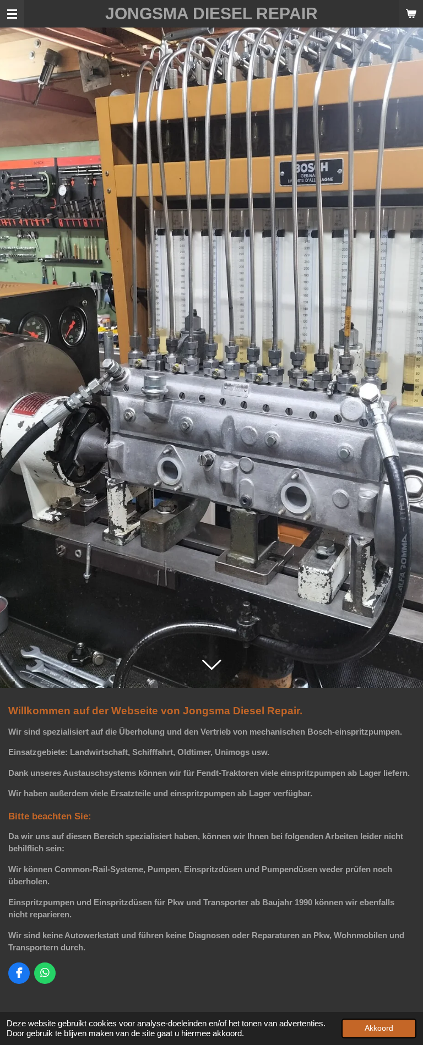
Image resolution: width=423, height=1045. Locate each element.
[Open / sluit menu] (12, 14)
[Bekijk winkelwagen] (411, 14)
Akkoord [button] (379, 1028)
